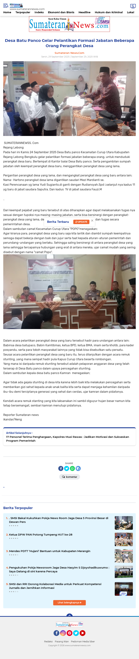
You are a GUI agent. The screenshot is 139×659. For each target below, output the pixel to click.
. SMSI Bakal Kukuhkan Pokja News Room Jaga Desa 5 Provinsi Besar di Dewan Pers (58, 520)
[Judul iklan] (69, 24)
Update (82, 221)
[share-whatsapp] (72, 468)
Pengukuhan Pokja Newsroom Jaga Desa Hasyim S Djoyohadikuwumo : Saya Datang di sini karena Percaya (59, 569)
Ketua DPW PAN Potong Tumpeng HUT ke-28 (40, 534)
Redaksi (48, 641)
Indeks (39, 12)
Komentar (71, 477)
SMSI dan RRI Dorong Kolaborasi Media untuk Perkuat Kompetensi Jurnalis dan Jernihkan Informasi (55, 586)
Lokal (130, 12)
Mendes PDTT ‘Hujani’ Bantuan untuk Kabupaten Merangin (49, 551)
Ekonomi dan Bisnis (61, 12)
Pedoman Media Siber (83, 641)
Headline (84, 12)
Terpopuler (23, 12)
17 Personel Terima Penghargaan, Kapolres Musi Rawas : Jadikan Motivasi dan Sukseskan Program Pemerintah (67, 438)
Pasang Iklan (62, 641)
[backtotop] (69, 616)
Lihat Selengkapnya (69, 602)
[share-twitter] (66, 468)
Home (7, 12)
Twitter (77, 637)
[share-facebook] (60, 468)
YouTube (85, 637)
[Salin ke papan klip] (78, 468)
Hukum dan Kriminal (109, 12)
